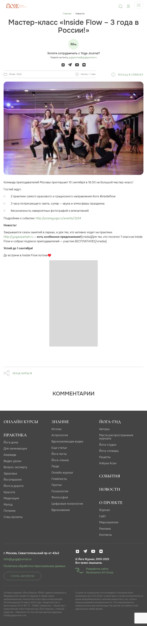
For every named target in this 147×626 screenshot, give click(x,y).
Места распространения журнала (116, 436)
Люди (55, 466)
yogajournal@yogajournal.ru (82, 57)
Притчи (56, 485)
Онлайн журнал (62, 472)
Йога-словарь (109, 451)
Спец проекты (13, 517)
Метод (8, 504)
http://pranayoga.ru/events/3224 (58, 218)
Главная (67, 13)
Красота (9, 492)
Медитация (11, 498)
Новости (109, 489)
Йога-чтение (60, 460)
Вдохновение (60, 510)
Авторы (104, 429)
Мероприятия (108, 522)
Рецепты (105, 457)
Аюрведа (10, 455)
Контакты (105, 535)
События (109, 476)
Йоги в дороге (13, 486)
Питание (9, 511)
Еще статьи (59, 448)
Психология (59, 491)
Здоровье (10, 473)
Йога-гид (110, 421)
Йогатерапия (13, 479)
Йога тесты (59, 454)
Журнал (104, 510)
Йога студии (107, 445)
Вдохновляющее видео (67, 441)
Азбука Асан (107, 463)
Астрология (59, 435)
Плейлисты (59, 479)
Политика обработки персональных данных (34, 566)
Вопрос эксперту (15, 467)
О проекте (110, 502)
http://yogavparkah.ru (18, 237)
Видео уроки (12, 461)
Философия (59, 497)
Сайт (102, 516)
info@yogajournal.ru (18, 559)
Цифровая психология (67, 504)
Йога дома (11, 442)
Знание (60, 421)
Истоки (56, 429)
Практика (15, 435)
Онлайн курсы (21, 421)
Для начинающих (15, 448)
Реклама (105, 529)
